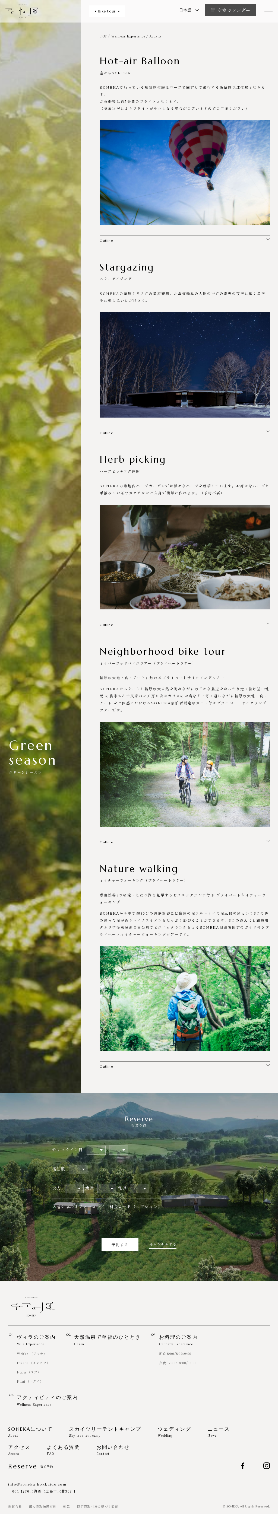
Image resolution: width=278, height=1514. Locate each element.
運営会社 (15, 1506)
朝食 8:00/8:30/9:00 (175, 1353)
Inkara (33, 1362)
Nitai (30, 1381)
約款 (66, 1506)
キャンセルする (162, 1244)
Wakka (32, 1353)
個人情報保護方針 (42, 1506)
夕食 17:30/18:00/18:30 (178, 1362)
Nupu (29, 1372)
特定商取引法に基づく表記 (97, 1506)
